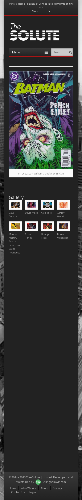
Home (21, 3)
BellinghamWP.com (54, 482)
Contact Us (18, 492)
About (44, 488)
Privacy (57, 488)
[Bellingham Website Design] (38, 482)
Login (32, 492)
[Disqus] (41, 309)
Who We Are (29, 488)
